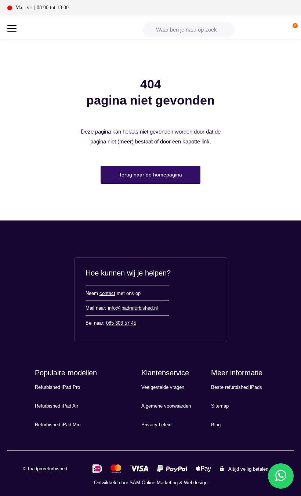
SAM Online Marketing (154, 482)
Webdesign (195, 482)
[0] (293, 30)
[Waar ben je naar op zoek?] (189, 29)
